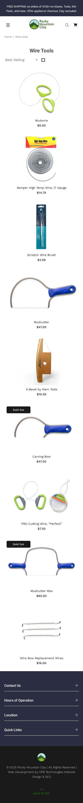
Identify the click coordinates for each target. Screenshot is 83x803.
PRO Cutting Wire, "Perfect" (41, 523)
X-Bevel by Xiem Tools (41, 389)
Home (8, 36)
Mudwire (41, 120)
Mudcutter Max (41, 591)
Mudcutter (41, 322)
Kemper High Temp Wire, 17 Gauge (41, 187)
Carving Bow (42, 456)
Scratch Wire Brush (41, 255)
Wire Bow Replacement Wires (41, 658)
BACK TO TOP (41, 793)
